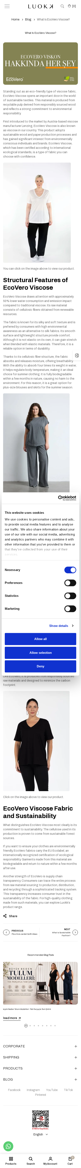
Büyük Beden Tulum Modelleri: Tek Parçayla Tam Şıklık (26, 1009)
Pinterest (40, 1094)
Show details (58, 626)
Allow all (40, 639)
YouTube (52, 1090)
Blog (28, 19)
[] (74, 6)
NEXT (67, 929)
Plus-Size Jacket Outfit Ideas (24, 934)
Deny (40, 666)
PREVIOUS (17, 931)
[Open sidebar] (77, 355)
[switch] (70, 583)
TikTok (68, 1090)
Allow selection (40, 652)
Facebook (14, 1090)
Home (15, 19)
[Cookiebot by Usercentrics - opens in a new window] (58, 498)
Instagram (33, 1090)
